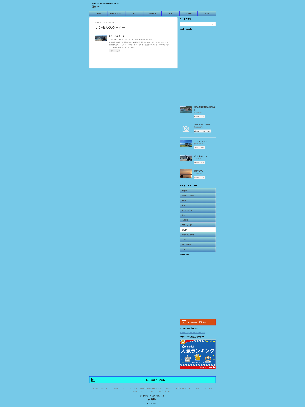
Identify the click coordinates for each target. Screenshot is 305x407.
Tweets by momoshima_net (192, 332)
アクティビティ (152, 13)
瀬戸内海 (142, 39)
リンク (184, 239)
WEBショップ (187, 225)
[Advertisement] (198, 67)
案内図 (184, 200)
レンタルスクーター (117, 36)
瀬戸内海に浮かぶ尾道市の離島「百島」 (152, 396)
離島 (150, 39)
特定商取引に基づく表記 (155, 388)
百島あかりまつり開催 (202, 124)
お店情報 (188, 13)
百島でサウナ (199, 171)
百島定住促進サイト (189, 235)
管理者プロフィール (186, 388)
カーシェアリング (200, 141)
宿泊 (134, 13)
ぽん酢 (184, 230)
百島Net (96, 6)
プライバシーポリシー (147, 391)
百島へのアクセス (116, 13)
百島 (146, 39)
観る (170, 13)
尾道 (136, 39)
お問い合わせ (186, 244)
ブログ (206, 13)
